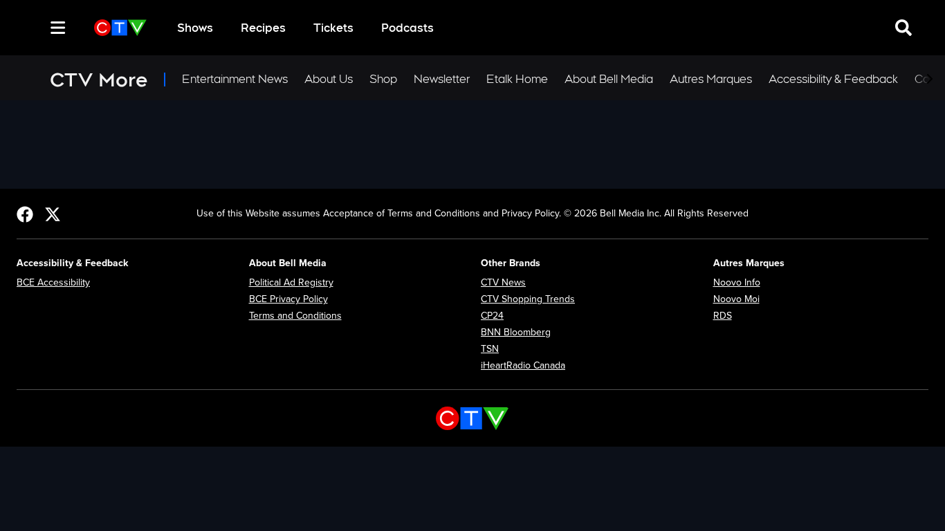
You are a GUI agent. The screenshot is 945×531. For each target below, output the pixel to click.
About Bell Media (609, 79)
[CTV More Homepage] (120, 27)
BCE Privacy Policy (288, 299)
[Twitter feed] (52, 213)
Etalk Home (517, 79)
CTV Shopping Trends (528, 299)
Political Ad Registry (291, 282)
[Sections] (58, 27)
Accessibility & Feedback (833, 79)
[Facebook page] (25, 213)
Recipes (263, 28)
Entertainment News (235, 79)
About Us (328, 79)
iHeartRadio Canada (523, 365)
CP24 (492, 316)
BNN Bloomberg (516, 332)
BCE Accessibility (53, 282)
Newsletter (442, 79)
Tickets (333, 28)
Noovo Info (736, 282)
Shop (383, 79)
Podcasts (407, 28)
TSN (490, 349)
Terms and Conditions (295, 316)
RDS (722, 316)
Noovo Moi (736, 299)
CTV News (503, 282)
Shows (195, 28)
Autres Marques (711, 79)
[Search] (33, 27)
